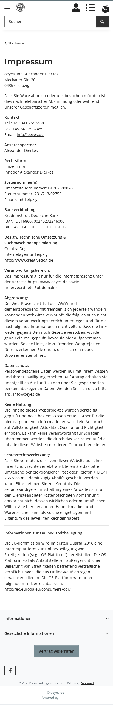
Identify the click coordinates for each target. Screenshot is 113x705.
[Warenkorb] (105, 4)
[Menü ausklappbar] (7, 4)
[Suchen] (102, 21)
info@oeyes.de (30, 134)
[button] (76, 8)
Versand (87, 683)
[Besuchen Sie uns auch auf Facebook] (10, 670)
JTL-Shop (65, 697)
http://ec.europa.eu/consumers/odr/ (37, 589)
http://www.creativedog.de (28, 260)
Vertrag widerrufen (56, 651)
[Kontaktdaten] (90, 8)
